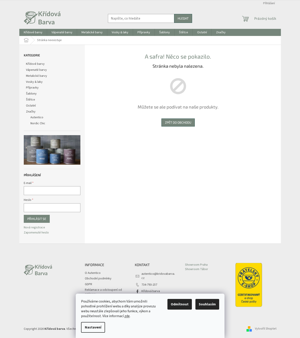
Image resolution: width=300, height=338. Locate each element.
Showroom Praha (196, 265)
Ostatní (31, 105)
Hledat (183, 18)
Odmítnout (180, 304)
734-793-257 (149, 285)
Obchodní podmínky (98, 278)
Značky (31, 111)
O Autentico (93, 273)
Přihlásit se (36, 219)
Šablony (31, 93)
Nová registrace (34, 227)
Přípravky (32, 87)
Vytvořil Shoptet (265, 329)
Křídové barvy (35, 64)
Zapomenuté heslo (36, 233)
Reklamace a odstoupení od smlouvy (103, 292)
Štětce (30, 99)
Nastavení (93, 327)
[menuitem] (33, 32)
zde (127, 316)
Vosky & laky (34, 82)
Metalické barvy (36, 76)
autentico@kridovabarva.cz (158, 276)
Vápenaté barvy (36, 70)
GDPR (88, 284)
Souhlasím (207, 304)
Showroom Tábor (196, 269)
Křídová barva (150, 291)
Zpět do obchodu (178, 122)
